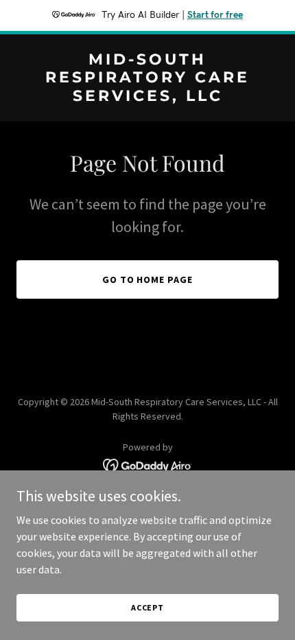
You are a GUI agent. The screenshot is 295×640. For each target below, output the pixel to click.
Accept (147, 607)
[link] (147, 97)
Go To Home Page (147, 279)
